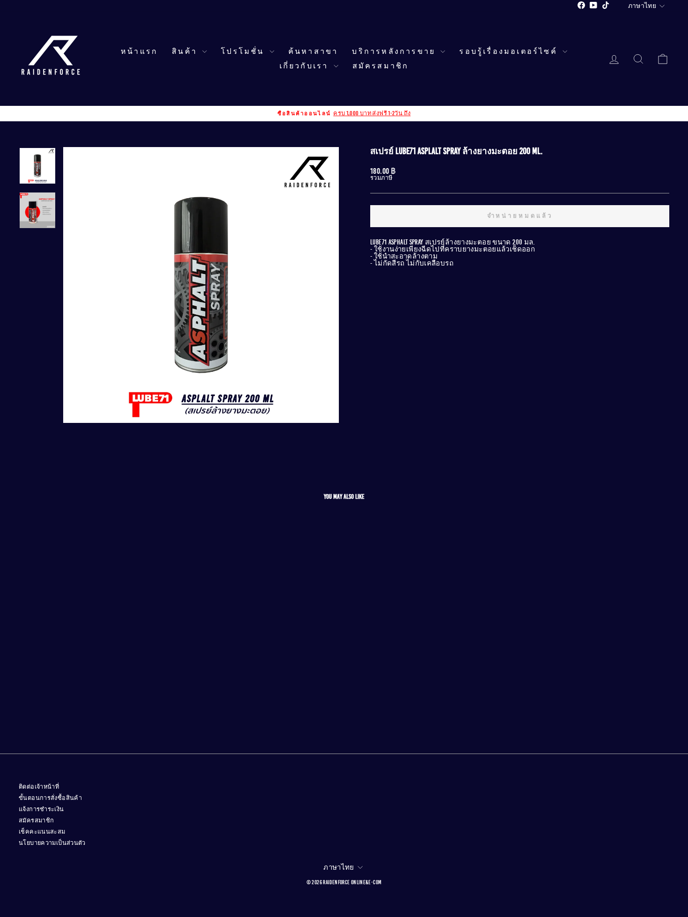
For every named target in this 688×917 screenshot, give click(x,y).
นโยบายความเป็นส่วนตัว (52, 843)
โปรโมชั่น (244, 51)
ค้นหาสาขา (313, 51)
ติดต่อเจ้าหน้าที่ (39, 787)
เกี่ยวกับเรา (305, 66)
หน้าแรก (139, 51)
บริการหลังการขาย (395, 51)
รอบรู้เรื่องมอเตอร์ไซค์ (509, 51)
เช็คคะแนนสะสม (42, 831)
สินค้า (186, 51)
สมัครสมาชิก (380, 66)
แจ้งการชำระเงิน (41, 809)
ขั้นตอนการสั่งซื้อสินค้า (50, 798)
